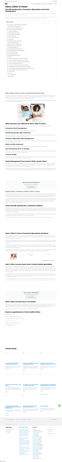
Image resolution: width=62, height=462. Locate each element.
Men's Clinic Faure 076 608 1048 (13, 42)
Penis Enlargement (8, 163)
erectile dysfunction (31, 18)
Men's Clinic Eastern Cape (37, 436)
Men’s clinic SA (9, 430)
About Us (29, 419)
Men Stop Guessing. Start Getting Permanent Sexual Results (18, 69)
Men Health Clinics (13, 74)
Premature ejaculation (8, 140)
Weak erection (7, 193)
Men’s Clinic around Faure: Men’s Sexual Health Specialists (15, 50)
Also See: (10, 73)
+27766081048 (35, 308)
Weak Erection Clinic (36, 458)
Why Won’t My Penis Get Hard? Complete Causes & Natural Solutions (19, 61)
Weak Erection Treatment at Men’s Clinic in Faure (14, 44)
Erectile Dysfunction (8, 208)
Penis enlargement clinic (36, 453)
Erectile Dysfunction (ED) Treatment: (14, 32)
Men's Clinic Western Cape (37, 449)
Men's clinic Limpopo (36, 443)
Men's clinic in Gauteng (36, 440)
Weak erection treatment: (12, 36)
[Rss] (56, 424)
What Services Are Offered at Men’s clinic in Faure (14, 29)
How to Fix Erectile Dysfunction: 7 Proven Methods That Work (18, 58)
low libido (37, 18)
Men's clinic (34, 435)
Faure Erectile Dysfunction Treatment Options (14, 45)
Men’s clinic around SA (10, 429)
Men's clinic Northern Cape (37, 446)
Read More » (6, 369)
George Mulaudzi (18, 266)
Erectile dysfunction (16, 209)
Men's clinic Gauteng (36, 439)
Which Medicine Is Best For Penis (24, 454)
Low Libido (34, 434)
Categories (12, 76)
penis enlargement (45, 18)
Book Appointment (11, 419)
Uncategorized (35, 455)
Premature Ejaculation (36, 454)
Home (6, 419)
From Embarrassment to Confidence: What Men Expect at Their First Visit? (20, 66)
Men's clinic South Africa (36, 448)
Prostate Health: (11, 39)
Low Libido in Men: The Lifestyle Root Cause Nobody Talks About (19, 65)
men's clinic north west (36, 445)
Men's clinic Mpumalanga (36, 444)
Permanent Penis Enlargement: (13, 31)
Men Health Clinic (45, 13)
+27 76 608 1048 (54, 419)
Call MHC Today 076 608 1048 (13, 47)
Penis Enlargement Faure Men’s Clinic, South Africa (14, 40)
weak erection (8, 146)
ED (47, 209)
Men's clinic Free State (36, 438)
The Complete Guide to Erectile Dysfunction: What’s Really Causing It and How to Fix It (22, 68)
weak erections (36, 169)
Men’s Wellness (23, 419)
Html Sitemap (9, 432)
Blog (33, 429)
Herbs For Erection (11, 71)
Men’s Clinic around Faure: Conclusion (12, 53)
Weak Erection (35, 457)
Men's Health (35, 450)
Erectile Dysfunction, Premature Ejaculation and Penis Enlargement (17, 24)
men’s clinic (49, 156)
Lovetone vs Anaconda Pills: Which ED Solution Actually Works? (18, 60)
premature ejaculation (40, 18)
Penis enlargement (8, 130)
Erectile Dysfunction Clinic (37, 431)
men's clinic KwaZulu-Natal (37, 441)
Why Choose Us (17, 419)
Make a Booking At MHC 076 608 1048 (14, 26)
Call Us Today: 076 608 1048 (12, 52)
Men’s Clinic (51, 169)
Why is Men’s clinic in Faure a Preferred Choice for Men (15, 28)
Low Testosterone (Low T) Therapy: (14, 37)
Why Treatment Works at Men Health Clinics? (16, 63)
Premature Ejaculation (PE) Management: (14, 34)
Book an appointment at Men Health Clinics (14, 55)
